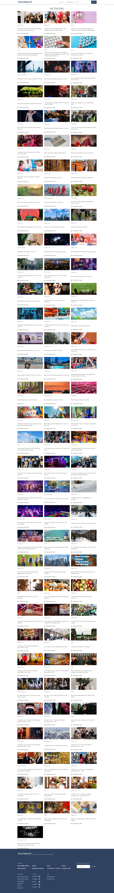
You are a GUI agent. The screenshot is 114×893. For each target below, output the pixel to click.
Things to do (20, 25)
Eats (48, 865)
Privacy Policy (51, 879)
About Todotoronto (22, 876)
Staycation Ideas (38, 868)
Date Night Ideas (21, 247)
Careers (19, 885)
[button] (61, 2)
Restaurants (21, 868)
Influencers (20, 883)
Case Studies (20, 881)
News (64, 865)
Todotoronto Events (23, 879)
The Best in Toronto (49, 198)
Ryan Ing (21, 403)
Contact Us (20, 888)
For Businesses (70, 2)
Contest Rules (51, 876)
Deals (72, 25)
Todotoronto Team (23, 33)
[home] (25, 2)
